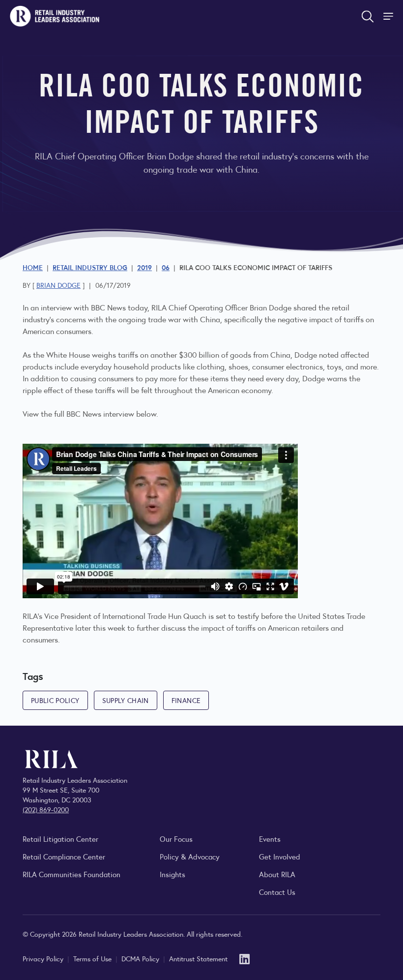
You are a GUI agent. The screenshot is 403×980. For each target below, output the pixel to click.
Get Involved (279, 856)
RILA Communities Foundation (71, 874)
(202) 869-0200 (46, 809)
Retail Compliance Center (64, 856)
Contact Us (277, 891)
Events (270, 838)
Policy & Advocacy (190, 856)
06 (166, 267)
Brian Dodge (58, 285)
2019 (144, 267)
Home (33, 267)
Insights (172, 874)
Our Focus (176, 838)
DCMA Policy (141, 958)
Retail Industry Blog (90, 267)
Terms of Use (93, 958)
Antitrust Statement (198, 958)
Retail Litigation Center (60, 838)
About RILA (277, 874)
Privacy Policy (44, 958)
